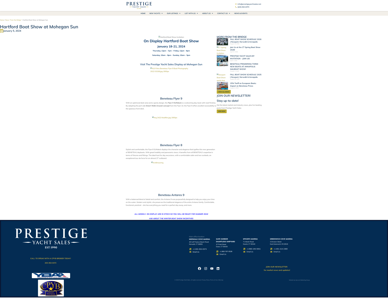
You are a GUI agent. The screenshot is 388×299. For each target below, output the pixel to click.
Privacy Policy (205, 280)
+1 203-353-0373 (200, 249)
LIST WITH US (190, 13)
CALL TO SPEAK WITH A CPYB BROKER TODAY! (50, 258)
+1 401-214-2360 (281, 249)
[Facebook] (199, 268)
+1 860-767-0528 (226, 251)
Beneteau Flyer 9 (171, 98)
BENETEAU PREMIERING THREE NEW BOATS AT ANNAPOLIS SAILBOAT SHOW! (244, 66)
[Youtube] (211, 268)
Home (2, 20)
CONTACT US (222, 13)
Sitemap (221, 280)
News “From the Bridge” (13, 20)
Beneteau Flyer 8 (171, 145)
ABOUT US (206, 13)
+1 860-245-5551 (254, 249)
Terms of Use (214, 280)
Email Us (196, 252)
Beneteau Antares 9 (171, 195)
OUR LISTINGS (172, 13)
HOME (143, 13)
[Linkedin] (218, 268)
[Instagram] (205, 268)
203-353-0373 (50, 263)
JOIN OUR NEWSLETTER (277, 267)
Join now (221, 111)
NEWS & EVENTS (240, 13)
